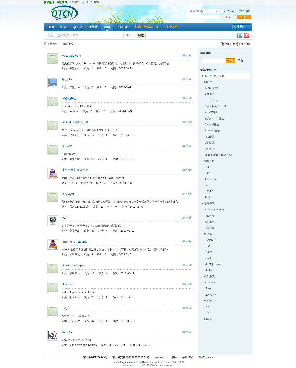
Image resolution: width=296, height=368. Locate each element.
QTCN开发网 (143, 365)
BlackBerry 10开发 (215, 106)
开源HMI (67, 79)
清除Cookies (205, 357)
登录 (228, 17)
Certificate (144, 362)
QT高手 (67, 146)
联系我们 (159, 357)
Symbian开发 (212, 130)
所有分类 (207, 75)
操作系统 (209, 276)
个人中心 (122, 27)
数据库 (208, 233)
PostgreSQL (212, 240)
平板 (207, 306)
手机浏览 (187, 357)
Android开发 (212, 124)
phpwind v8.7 (131, 362)
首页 (51, 27)
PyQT (65, 308)
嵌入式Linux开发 (214, 118)
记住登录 (229, 11)
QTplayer (68, 194)
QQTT (66, 217)
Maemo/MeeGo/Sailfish (218, 154)
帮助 (96, 2)
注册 (244, 17)
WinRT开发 (211, 88)
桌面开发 (210, 142)
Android (209, 215)
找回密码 (244, 11)
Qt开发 (208, 82)
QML (207, 185)
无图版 (173, 357)
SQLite (209, 252)
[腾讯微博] (239, 36)
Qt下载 (77, 27)
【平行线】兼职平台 (75, 170)
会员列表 (74, 2)
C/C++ (208, 173)
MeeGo (67, 332)
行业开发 (210, 148)
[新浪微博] (246, 36)
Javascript (210, 179)
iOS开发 (209, 94)
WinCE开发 (211, 112)
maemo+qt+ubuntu (75, 241)
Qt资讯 (208, 318)
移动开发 (210, 136)
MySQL (209, 270)
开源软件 (209, 227)
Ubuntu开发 (211, 100)
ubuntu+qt (68, 284)
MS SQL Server (214, 264)
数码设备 (209, 300)
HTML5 (209, 191)
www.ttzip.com (71, 55)
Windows (210, 282)
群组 (107, 27)
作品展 (93, 27)
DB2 (207, 246)
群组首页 (52, 43)
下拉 (216, 11)
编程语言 (209, 161)
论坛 (63, 27)
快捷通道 (239, 26)
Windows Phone (214, 209)
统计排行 (87, 2)
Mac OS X (210, 294)
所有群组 (245, 43)
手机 (207, 312)
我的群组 (229, 43)
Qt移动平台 (69, 98)
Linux (208, 288)
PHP (207, 167)
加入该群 (187, 55)
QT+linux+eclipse (73, 265)
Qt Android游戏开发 (75, 122)
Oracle (208, 258)
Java (207, 197)
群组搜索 (68, 43)
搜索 (141, 35)
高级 (240, 60)
